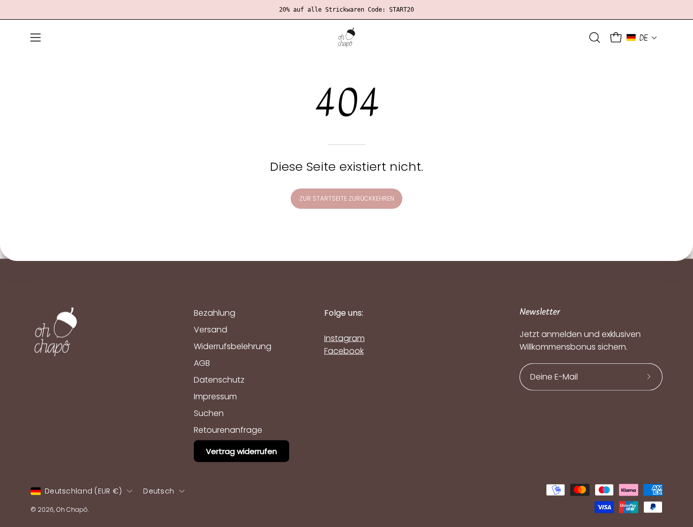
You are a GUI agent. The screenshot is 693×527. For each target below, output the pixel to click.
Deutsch (158, 491)
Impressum (215, 396)
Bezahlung (214, 313)
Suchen (209, 413)
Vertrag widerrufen (241, 451)
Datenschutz (219, 380)
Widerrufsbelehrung (232, 346)
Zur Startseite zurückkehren (346, 198)
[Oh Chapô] (346, 37)
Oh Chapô (72, 509)
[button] (594, 37)
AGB (202, 363)
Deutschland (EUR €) (83, 491)
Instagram (344, 338)
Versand (210, 329)
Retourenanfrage (228, 430)
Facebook (344, 351)
